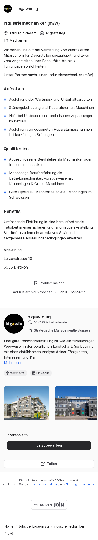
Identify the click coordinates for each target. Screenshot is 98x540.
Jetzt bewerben (49, 445)
